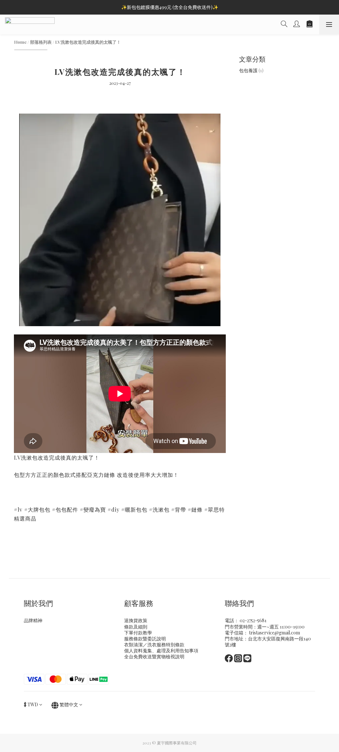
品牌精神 (33, 620)
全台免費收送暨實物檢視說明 (154, 656)
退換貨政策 (135, 620)
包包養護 (251, 70)
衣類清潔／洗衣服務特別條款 (154, 644)
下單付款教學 (138, 632)
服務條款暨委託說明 (145, 638)
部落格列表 (41, 42)
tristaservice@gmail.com (274, 632)
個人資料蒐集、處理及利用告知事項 (161, 650)
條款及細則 (135, 627)
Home (20, 42)
